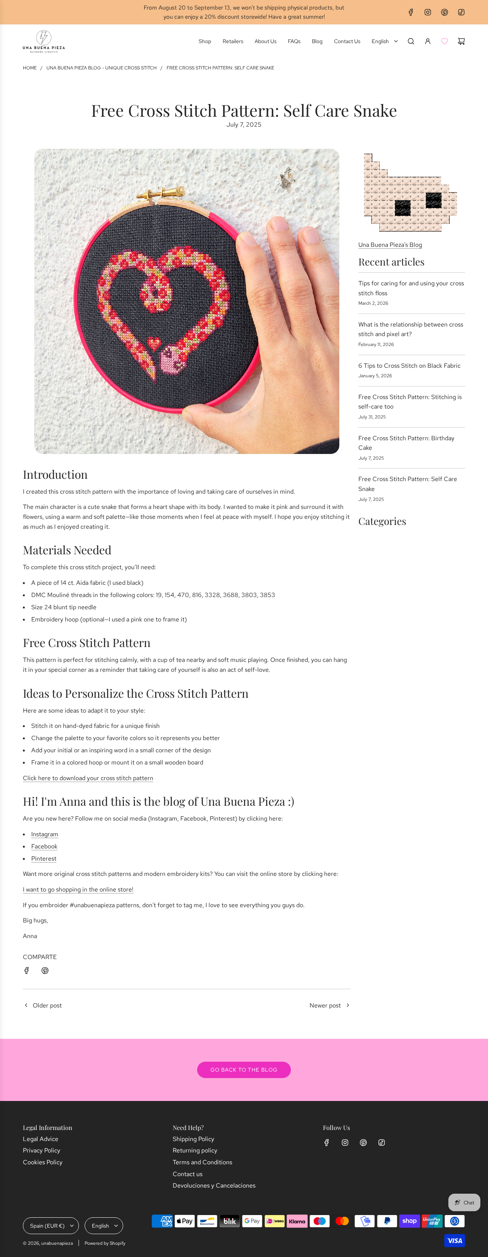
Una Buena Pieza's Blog (390, 245)
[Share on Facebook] (26, 972)
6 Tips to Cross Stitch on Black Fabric (409, 366)
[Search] (411, 41)
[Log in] (427, 41)
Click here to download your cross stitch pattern (88, 778)
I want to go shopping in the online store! (78, 889)
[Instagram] (427, 12)
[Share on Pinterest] (45, 972)
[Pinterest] (444, 12)
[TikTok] (461, 12)
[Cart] (461, 41)
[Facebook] (411, 12)
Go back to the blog (244, 1069)
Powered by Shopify (105, 1243)
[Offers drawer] (444, 41)
